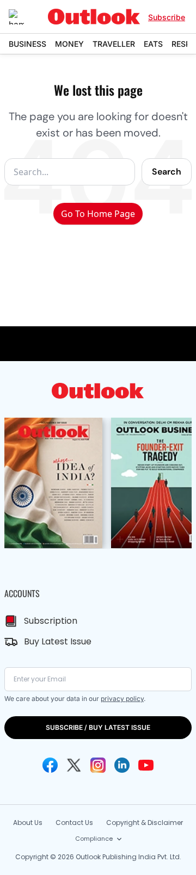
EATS (153, 43)
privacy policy (122, 698)
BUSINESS (27, 43)
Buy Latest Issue (57, 641)
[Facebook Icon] (50, 765)
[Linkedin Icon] (122, 765)
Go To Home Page (98, 214)
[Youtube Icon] (146, 765)
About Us (27, 822)
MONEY (69, 43)
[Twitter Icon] (74, 765)
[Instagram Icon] (98, 765)
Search (166, 171)
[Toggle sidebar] (24, 16)
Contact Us (74, 822)
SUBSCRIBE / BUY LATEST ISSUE (98, 727)
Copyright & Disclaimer (144, 822)
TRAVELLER (114, 43)
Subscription (50, 621)
